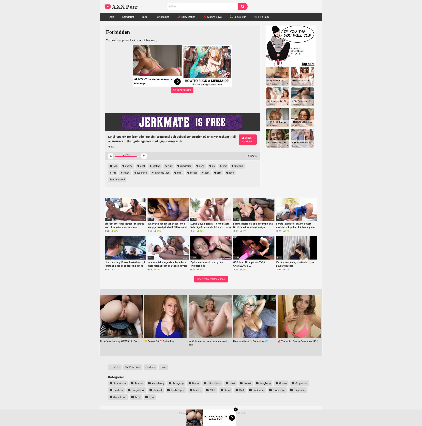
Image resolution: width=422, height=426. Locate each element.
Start (111, 16)
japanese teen (161, 172)
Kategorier (128, 16)
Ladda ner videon (247, 139)
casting (156, 166)
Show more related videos (211, 279)
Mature (197, 390)
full (114, 172)
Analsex (139, 383)
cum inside (185, 166)
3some (129, 166)
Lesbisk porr (178, 390)
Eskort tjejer (214, 383)
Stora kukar (279, 390)
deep (201, 166)
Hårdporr (118, 390)
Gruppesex (301, 383)
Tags (145, 16)
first (224, 166)
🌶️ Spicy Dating (186, 16)
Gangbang (265, 383)
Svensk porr (119, 397)
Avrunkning (158, 383)
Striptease (299, 390)
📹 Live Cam (261, 16)
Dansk (195, 383)
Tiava (163, 367)
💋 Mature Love (212, 16)
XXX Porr (124, 6)
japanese (142, 172)
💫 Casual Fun (238, 16)
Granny (283, 383)
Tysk (115, 166)
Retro (227, 390)
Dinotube (115, 367)
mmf (179, 172)
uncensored (118, 179)
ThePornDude (132, 367)
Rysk (241, 390)
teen (231, 172)
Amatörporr (119, 383)
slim (219, 172)
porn (206, 172)
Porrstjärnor (162, 16)
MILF (213, 390)
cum (169, 166)
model (193, 172)
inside (126, 172)
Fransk (247, 383)
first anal (238, 166)
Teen (137, 397)
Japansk (157, 390)
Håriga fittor (138, 390)
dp (213, 166)
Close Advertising (182, 89)
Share (253, 156)
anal (142, 166)
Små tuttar (258, 390)
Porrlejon (150, 367)
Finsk (232, 383)
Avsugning (178, 383)
